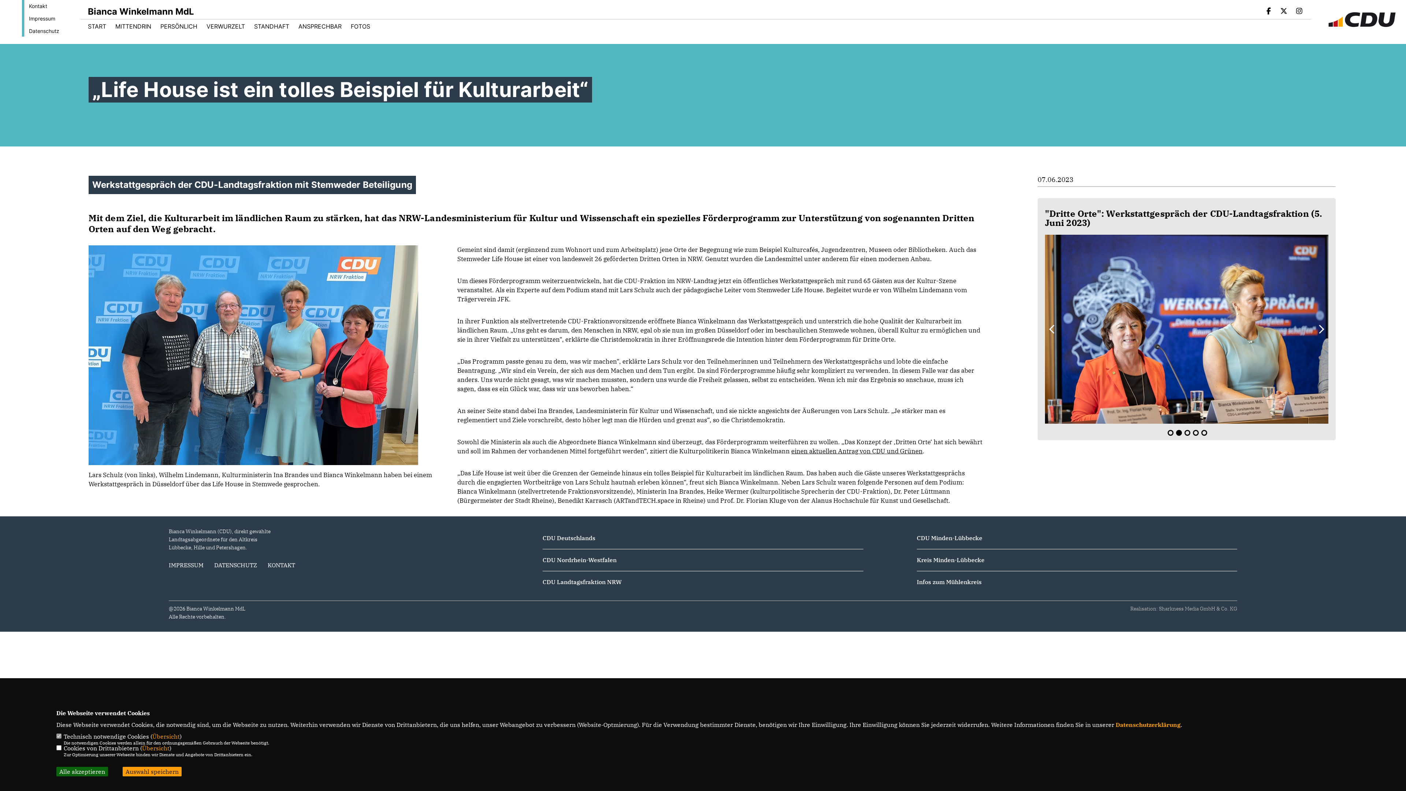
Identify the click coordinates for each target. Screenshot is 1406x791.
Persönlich (178, 26)
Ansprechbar (320, 26)
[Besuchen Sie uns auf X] (1284, 11)
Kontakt (38, 6)
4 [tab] (1196, 433)
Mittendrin (133, 26)
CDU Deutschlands (569, 538)
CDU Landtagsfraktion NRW (582, 582)
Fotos (360, 26)
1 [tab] (1170, 433)
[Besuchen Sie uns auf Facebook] (1268, 11)
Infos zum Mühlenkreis (949, 582)
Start (97, 26)
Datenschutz (44, 31)
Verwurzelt (226, 26)
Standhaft (271, 26)
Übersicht (166, 736)
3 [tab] (1187, 433)
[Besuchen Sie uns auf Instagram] (1299, 11)
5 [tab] (1204, 433)
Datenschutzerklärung (1148, 724)
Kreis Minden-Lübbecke (951, 560)
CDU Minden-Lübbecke (949, 538)
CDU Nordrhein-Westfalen (580, 560)
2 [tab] (1179, 433)
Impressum (42, 18)
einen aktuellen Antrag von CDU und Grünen (857, 451)
